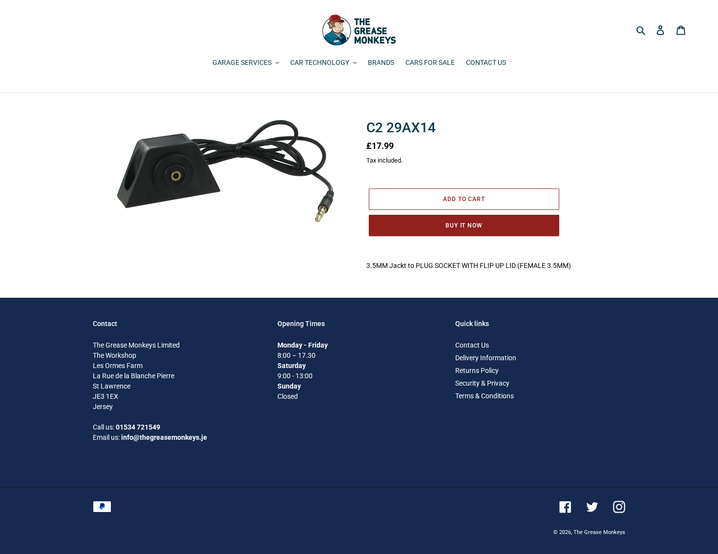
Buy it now (464, 225)
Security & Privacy (482, 383)
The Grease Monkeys (599, 532)
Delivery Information (485, 358)
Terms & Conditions (484, 396)
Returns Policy (477, 370)
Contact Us (472, 345)
